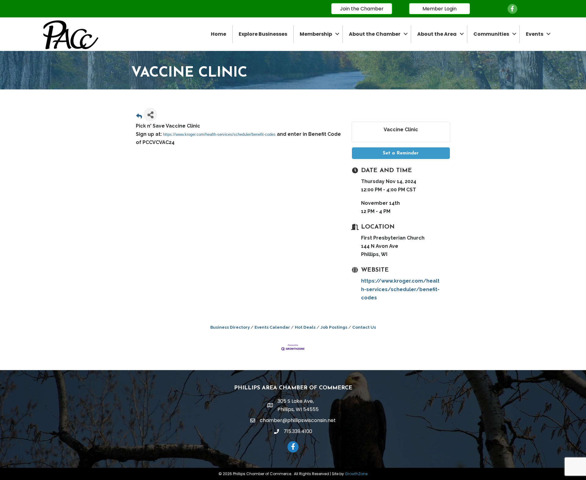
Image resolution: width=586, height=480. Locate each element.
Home (218, 34)
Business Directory (230, 327)
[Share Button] (150, 114)
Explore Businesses (263, 34)
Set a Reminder (401, 153)
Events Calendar (272, 327)
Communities (491, 34)
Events (534, 34)
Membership (316, 34)
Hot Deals (305, 327)
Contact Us (364, 327)
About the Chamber (374, 34)
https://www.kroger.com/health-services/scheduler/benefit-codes (219, 134)
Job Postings (333, 327)
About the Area (437, 34)
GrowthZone (356, 473)
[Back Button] (139, 116)
